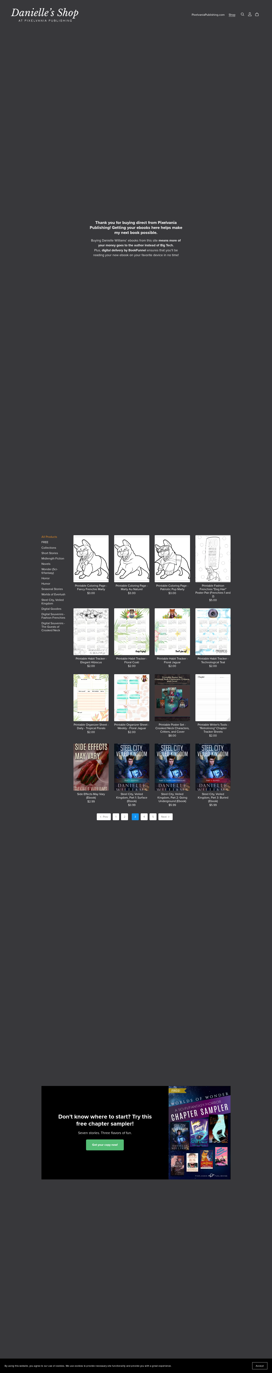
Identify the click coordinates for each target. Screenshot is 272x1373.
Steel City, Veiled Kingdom (52, 601)
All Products (49, 537)
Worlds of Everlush (53, 594)
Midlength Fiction (52, 558)
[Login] (250, 14)
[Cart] (258, 14)
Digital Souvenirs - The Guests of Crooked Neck (53, 626)
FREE (44, 542)
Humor (45, 584)
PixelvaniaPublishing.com (208, 15)
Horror (45, 578)
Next (164, 816)
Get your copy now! (105, 1145)
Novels (45, 564)
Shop (232, 15)
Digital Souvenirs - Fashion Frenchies (53, 616)
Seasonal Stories (52, 589)
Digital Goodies (51, 609)
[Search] (242, 14)
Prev (105, 816)
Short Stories (49, 553)
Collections (48, 548)
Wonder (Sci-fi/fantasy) (49, 571)
